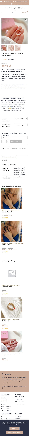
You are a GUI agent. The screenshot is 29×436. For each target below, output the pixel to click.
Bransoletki (4, 210)
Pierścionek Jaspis (7, 286)
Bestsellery (4, 243)
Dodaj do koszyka (16, 141)
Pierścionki (23, 148)
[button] (26, 20)
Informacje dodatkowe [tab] (9, 157)
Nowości (9, 148)
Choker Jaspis (6, 244)
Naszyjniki (9, 243)
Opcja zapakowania (16, 148)
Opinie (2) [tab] (4, 160)
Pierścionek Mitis (6, 355)
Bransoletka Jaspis (7, 212)
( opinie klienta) (10, 59)
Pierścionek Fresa (6, 320)
